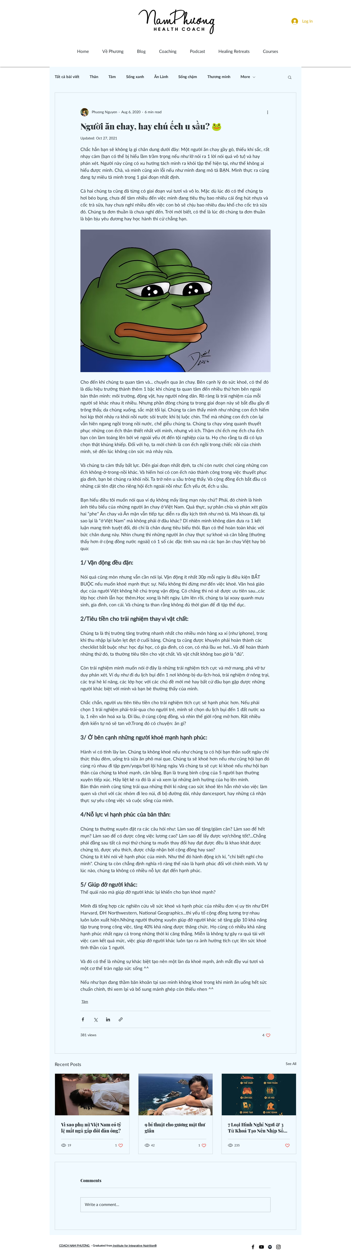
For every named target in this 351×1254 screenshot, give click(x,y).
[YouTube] (261, 1247)
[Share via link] (120, 1019)
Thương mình (218, 77)
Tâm (112, 77)
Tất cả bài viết (67, 77)
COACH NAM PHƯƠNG (74, 1245)
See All (291, 1064)
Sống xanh (135, 77)
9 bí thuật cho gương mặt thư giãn (175, 1127)
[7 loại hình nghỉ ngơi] (259, 1094)
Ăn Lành (161, 77)
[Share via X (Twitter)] (95, 1019)
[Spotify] (270, 1247)
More (245, 77)
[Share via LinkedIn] (108, 1019)
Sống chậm (187, 77)
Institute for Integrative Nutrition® (134, 1245)
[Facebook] (253, 1247)
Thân (94, 77)
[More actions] (267, 112)
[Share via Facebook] (82, 1019)
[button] (289, 77)
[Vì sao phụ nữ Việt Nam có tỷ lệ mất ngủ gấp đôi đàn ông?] (92, 1094)
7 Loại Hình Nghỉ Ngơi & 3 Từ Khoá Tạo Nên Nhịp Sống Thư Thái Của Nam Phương (258, 1127)
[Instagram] (278, 1247)
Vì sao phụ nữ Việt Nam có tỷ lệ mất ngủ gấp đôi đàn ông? (91, 1127)
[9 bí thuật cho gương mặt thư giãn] (175, 1094)
